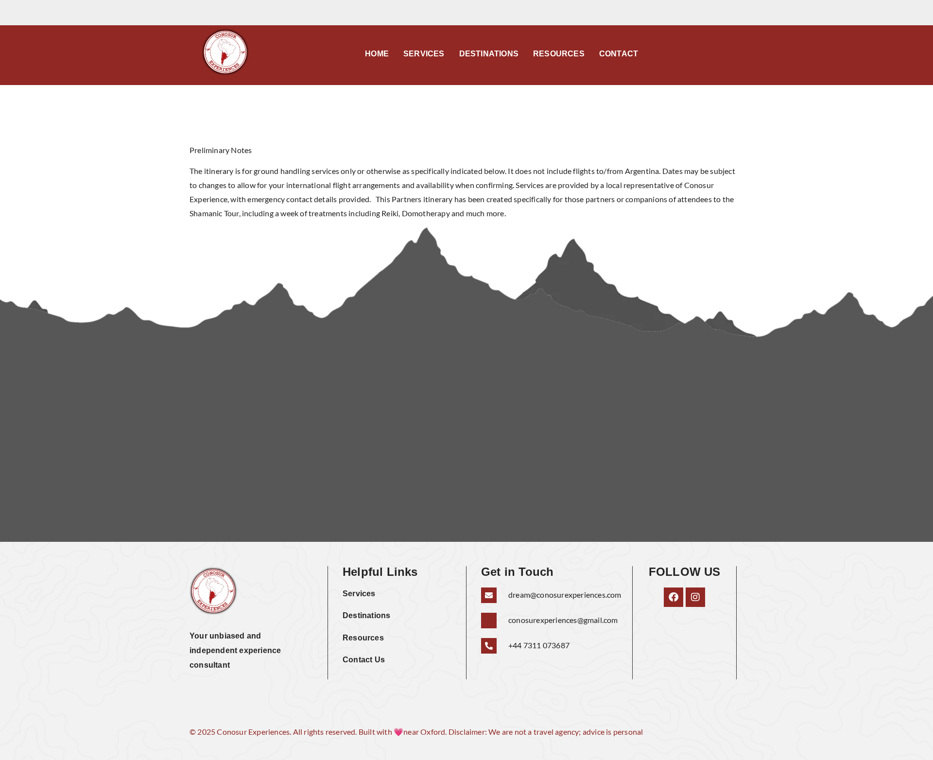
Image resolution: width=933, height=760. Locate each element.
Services (424, 54)
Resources (559, 54)
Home (377, 54)
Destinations (488, 54)
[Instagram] (695, 597)
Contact (618, 54)
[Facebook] (673, 597)
